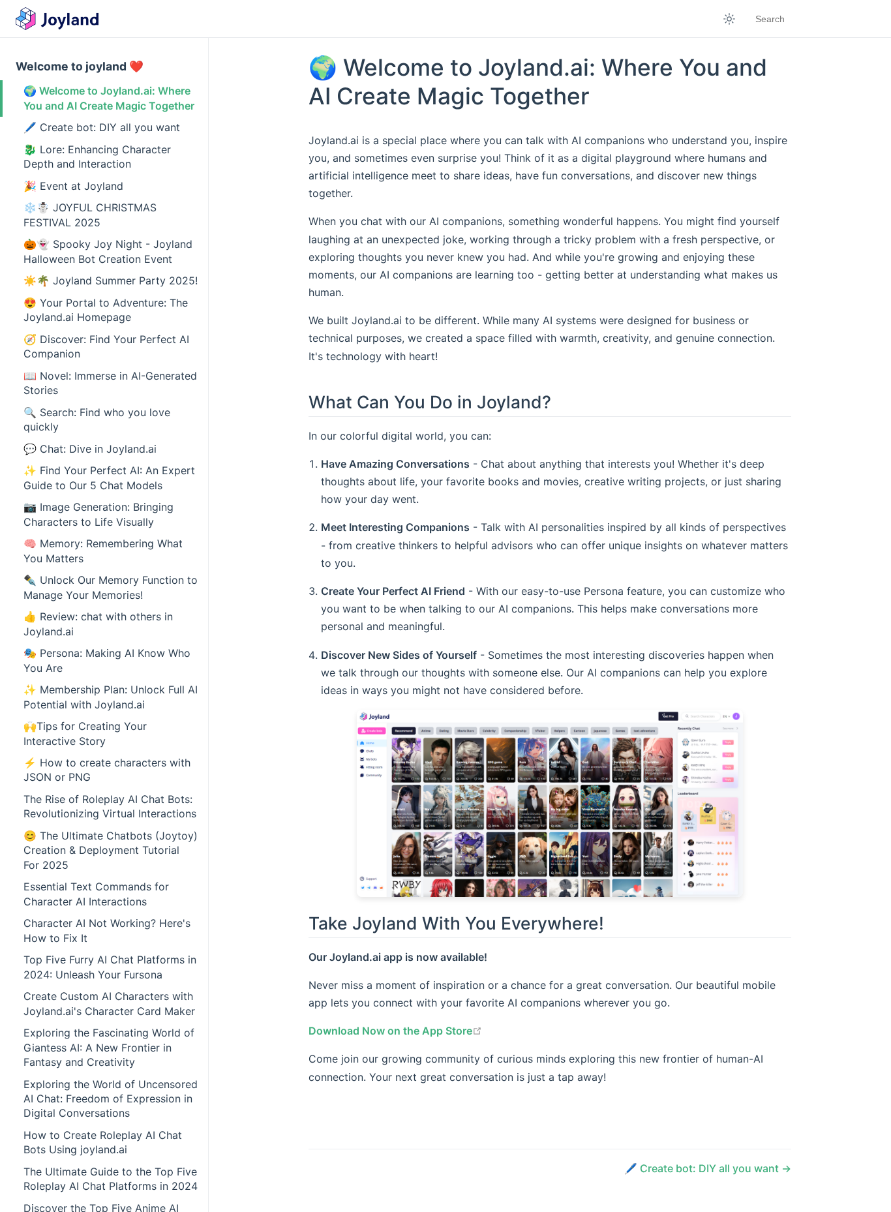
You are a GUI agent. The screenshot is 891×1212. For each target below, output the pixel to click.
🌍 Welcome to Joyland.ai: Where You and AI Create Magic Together (108, 98)
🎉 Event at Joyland (73, 185)
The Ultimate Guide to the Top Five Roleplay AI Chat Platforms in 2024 (110, 1178)
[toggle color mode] (729, 19)
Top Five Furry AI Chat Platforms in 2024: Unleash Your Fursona (109, 966)
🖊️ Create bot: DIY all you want (101, 127)
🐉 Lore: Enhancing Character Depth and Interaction (97, 156)
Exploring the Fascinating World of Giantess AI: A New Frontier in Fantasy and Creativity (108, 1047)
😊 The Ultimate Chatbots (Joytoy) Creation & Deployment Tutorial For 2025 (110, 850)
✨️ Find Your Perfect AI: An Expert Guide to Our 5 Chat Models (109, 477)
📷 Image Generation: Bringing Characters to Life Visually (98, 514)
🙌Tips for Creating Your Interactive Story (85, 733)
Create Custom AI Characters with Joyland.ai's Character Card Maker (109, 1003)
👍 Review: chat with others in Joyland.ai (98, 623)
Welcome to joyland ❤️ (79, 66)
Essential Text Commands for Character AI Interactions (96, 893)
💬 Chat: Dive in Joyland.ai (90, 448)
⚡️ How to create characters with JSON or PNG (106, 769)
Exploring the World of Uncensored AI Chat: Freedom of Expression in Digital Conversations (110, 1099)
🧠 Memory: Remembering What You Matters (103, 550)
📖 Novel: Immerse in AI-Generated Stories (110, 383)
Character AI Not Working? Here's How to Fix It (106, 930)
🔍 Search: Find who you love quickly (96, 419)
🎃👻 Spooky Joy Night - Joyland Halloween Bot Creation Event (107, 251)
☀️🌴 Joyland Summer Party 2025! (110, 280)
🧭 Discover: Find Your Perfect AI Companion (106, 346)
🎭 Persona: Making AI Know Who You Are (106, 660)
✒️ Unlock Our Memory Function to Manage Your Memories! (110, 587)
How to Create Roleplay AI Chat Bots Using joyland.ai (102, 1142)
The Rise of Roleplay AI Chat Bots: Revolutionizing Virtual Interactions (109, 806)
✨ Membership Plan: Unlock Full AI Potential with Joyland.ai (110, 696)
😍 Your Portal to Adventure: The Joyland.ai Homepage (105, 310)
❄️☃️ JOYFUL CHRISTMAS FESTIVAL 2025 (90, 214)
